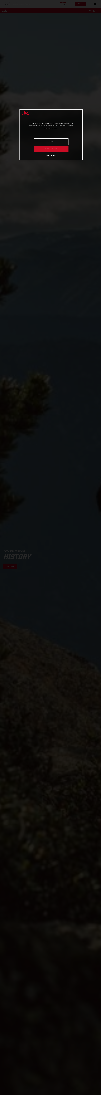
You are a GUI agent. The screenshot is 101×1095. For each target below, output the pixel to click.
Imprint (53, 130)
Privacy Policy (50, 130)
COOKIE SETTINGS (51, 156)
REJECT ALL (51, 141)
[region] (51, 134)
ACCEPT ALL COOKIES (51, 149)
